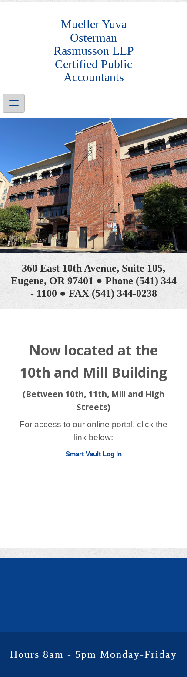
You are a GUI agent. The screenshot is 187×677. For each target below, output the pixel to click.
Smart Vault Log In (94, 454)
